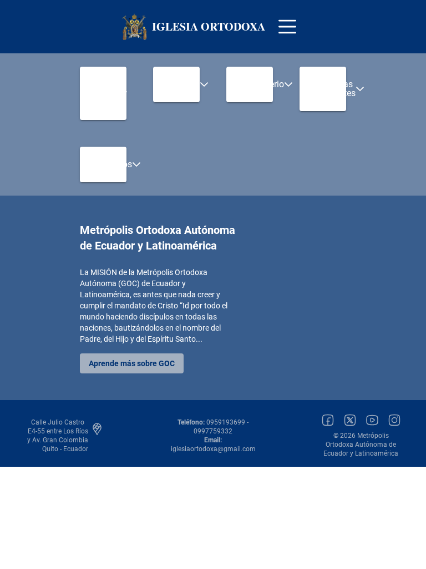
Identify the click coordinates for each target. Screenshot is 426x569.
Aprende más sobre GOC (132, 363)
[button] (103, 93)
